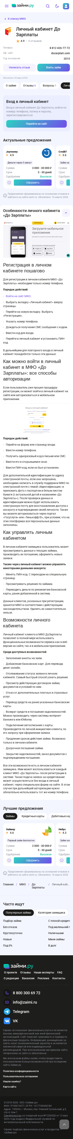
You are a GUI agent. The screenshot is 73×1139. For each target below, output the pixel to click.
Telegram (21, 1011)
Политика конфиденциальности (21, 1071)
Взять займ (53, 67)
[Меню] (6, 6)
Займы (10, 816)
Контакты (58, 978)
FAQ (59, 972)
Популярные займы (18, 912)
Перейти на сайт (36, 123)
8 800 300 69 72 (26, 993)
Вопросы (49, 85)
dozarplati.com (60, 53)
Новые (7, 939)
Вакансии (28, 978)
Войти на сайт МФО (18, 296)
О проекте (10, 972)
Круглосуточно (12, 933)
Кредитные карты (33, 816)
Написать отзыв (19, 67)
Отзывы (29, 85)
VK (15, 1021)
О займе (11, 85)
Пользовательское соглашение (20, 1076)
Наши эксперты (44, 972)
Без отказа (10, 927)
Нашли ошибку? (12, 1081)
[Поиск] (48, 6)
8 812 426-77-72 (60, 47)
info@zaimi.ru (25, 1002)
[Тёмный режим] (57, 6)
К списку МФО (17, 18)
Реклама (43, 978)
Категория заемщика (51, 912)
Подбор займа (12, 920)
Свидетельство (12, 1115)
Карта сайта (9, 1086)
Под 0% (7, 945)
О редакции (11, 978)
